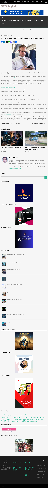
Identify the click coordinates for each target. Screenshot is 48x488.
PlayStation (25, 419)
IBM (6, 417)
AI (1, 415)
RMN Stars (15, 469)
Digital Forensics (28, 20)
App (8, 415)
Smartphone (40, 419)
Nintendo (13, 419)
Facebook (43, 415)
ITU (30, 417)
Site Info (18, 1)
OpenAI (21, 419)
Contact (42, 1)
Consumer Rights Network (30, 463)
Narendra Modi (6, 419)
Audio (3, 23)
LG (31, 417)
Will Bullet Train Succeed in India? (8, 87)
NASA (10, 419)
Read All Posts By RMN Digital (15, 168)
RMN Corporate (16, 470)
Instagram (14, 417)
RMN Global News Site (17, 462)
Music (2, 419)
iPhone (28, 417)
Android (4, 415)
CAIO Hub (38, 1)
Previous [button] (1, 142)
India (10, 417)
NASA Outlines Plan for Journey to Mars (9, 102)
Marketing (34, 417)
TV (20, 421)
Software (11, 421)
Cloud (27, 415)
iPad (26, 417)
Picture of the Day (28, 469)
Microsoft (39, 417)
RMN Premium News (17, 471)
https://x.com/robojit (45, 2)
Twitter (23, 421)
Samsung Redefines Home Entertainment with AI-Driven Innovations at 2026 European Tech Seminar (36, 149)
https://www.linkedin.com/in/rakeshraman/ (46, 2)
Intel (17, 417)
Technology (17, 421)
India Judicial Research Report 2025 (29, 471)
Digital (34, 415)
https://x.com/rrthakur (43, 2)
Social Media (5, 421)
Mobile (44, 417)
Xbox (33, 421)
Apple (11, 415)
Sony (14, 421)
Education (37, 415)
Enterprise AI (4, 20)
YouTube (36, 421)
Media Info (24, 1)
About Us (14, 1)
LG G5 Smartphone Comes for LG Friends (38, 123)
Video (28, 421)
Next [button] (46, 142)
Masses (11, 35)
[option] (12, 141)
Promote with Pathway (29, 466)
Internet (20, 417)
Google (3, 417)
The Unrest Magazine (29, 462)
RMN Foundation (16, 473)
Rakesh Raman (30, 419)
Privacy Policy (4, 2)
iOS (24, 417)
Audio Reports (27, 465)
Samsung (36, 419)
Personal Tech (20, 20)
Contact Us (27, 475)
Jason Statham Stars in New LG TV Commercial (11, 123)
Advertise (28, 1)
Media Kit (33, 1)
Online (18, 419)
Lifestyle (7, 35)
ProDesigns (45, 485)
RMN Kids (15, 466)
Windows (30, 421)
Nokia (16, 419)
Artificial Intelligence (18, 415)
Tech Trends (36, 20)
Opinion (41, 20)
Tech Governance (12, 20)
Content (30, 415)
